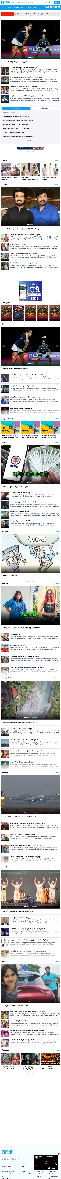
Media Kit (23, 1171)
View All (29, 140)
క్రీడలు (35, 7)
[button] (24, 57)
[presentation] (3, 40)
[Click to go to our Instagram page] (54, 7)
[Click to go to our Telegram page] (16, 1159)
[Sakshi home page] (7, 1152)
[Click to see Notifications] (46, 2)
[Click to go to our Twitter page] (51, 7)
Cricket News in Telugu (8, 1174)
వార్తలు (9, 7)
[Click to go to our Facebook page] (46, 7)
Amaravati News (6, 1169)
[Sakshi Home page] (5, 2)
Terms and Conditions (26, 1174)
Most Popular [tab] (45, 108)
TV (51, 2)
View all (57, 302)
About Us (22, 1166)
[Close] (58, 1154)
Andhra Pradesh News (8, 1171)
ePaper (41, 2)
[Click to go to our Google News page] (59, 7)
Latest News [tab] (16, 108)
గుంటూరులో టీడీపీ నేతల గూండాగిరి (26, 14)
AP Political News (6, 1166)
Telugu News (52, 1171)
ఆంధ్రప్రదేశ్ (16, 7)
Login (57, 2)
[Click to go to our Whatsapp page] (48, 7)
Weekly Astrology (53, 1176)
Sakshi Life (40, 1171)
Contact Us (23, 1169)
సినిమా (29, 7)
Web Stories (52, 1174)
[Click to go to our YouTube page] (56, 7)
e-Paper (39, 1176)
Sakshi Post (40, 1174)
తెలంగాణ (23, 7)
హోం (6, 7)
